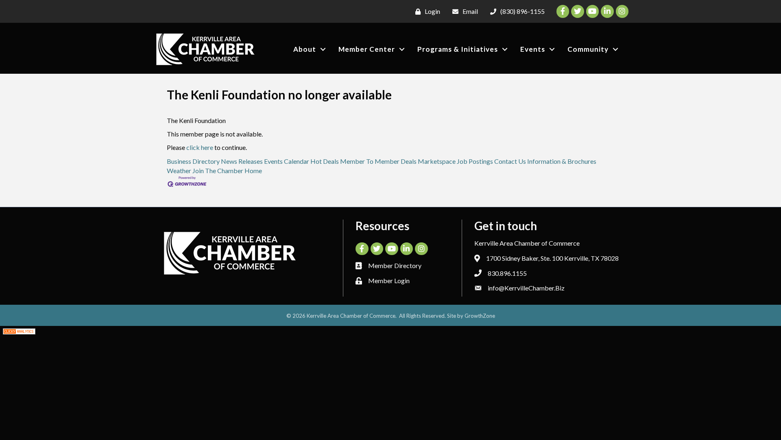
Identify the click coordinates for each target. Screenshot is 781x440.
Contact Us (510, 161)
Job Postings (475, 161)
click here (199, 147)
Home (253, 170)
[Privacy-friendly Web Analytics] (19, 330)
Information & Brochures (561, 161)
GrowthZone (480, 315)
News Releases (242, 161)
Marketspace (437, 161)
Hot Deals (324, 161)
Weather (179, 170)
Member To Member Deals (378, 161)
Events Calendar (286, 161)
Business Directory (193, 161)
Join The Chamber (217, 170)
